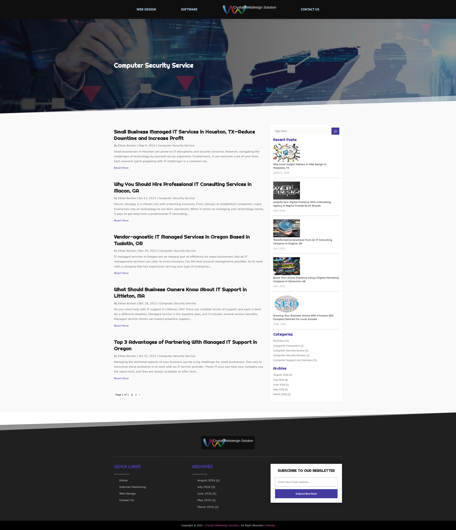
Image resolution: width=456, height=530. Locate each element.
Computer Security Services (289, 355)
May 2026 (278, 389)
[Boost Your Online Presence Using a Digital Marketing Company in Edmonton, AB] (286, 266)
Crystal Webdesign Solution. (222, 525)
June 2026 (279, 384)
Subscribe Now (306, 494)
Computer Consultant (286, 345)
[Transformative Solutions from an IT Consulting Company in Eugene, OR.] (286, 228)
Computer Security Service (176, 145)
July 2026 (278, 379)
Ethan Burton (127, 145)
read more (121, 167)
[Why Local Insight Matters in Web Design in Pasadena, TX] (286, 153)
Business (278, 340)
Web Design (146, 9)
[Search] (335, 131)
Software (189, 9)
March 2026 (280, 394)
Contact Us (310, 9)
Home (123, 480)
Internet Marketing (132, 487)
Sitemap (270, 525)
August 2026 (280, 374)
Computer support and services (292, 360)
